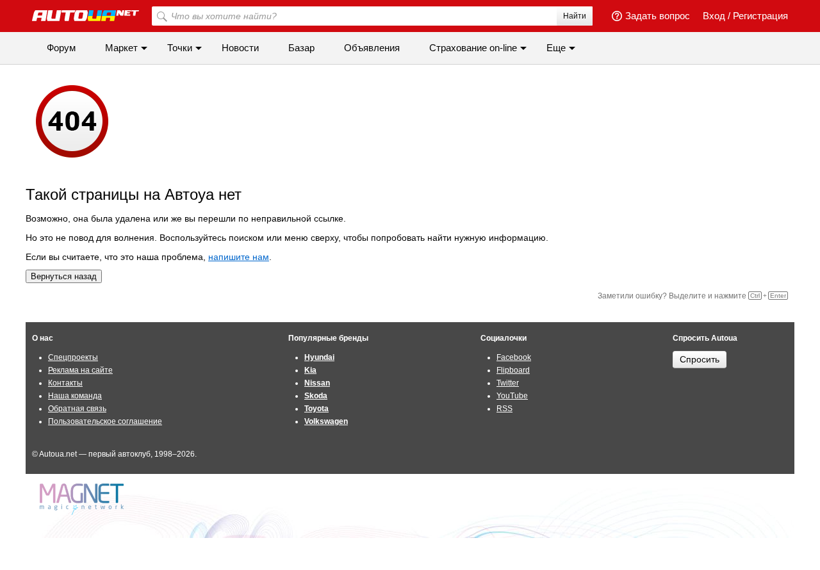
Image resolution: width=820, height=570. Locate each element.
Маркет (121, 47)
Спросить (699, 359)
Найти (574, 16)
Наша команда (75, 395)
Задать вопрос (657, 15)
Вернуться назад (64, 276)
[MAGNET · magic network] (83, 499)
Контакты (65, 383)
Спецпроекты (73, 357)
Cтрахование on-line (473, 47)
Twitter (507, 383)
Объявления (372, 47)
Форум (61, 47)
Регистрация (760, 15)
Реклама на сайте (80, 370)
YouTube (512, 395)
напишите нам (238, 257)
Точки (179, 47)
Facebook (513, 357)
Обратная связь (77, 408)
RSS (504, 408)
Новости (240, 47)
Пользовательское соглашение (105, 421)
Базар (301, 47)
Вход (714, 15)
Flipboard (513, 370)
